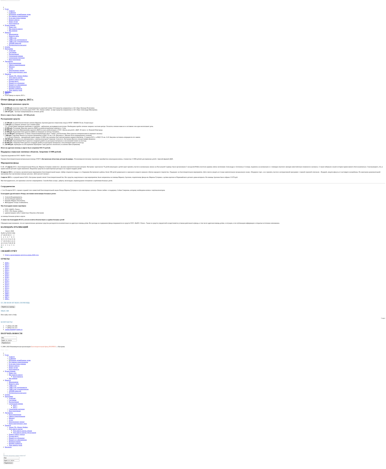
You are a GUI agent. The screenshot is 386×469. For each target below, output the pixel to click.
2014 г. (7, 284)
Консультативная (15, 59)
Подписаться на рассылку (18, 45)
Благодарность (18, 376)
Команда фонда (14, 20)
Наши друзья (13, 21)
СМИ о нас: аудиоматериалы (19, 41)
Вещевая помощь (15, 87)
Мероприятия (13, 34)
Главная (7, 92)
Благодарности (14, 23)
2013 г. (7, 286)
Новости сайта (14, 36)
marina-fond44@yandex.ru (13, 329)
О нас (7, 9)
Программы (9, 49)
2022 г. (7, 270)
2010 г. (7, 292)
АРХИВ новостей (15, 43)
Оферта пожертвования (17, 65)
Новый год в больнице (17, 83)
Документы (9, 61)
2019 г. (7, 275)
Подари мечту (13, 81)
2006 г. (7, 299)
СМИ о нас (12, 38)
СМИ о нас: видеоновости (18, 40)
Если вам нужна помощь (17, 18)
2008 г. (7, 295)
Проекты (8, 74)
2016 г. (7, 281)
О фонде (12, 11)
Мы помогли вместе (16, 29)
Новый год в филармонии (18, 85)
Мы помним (13, 31)
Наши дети (12, 27)
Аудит (11, 68)
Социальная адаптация (17, 58)
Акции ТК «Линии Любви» (18, 76)
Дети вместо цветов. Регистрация (24, 432)
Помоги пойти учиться (17, 79)
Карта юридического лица (18, 72)
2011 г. (7, 290)
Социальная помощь (16, 56)
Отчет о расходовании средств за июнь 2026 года (22, 255)
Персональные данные (16, 70)
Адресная (12, 50)
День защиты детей (15, 90)
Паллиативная (14, 54)
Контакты (8, 447)
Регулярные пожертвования (18, 16)
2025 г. (7, 264)
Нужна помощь (10, 25)
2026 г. (7, 263)
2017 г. (7, 279)
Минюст (12, 67)
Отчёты (7, 47)
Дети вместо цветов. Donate (22, 431)
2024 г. (7, 266)
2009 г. (7, 293)
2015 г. (7, 93)
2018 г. (7, 277)
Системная (12, 52)
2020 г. (7, 273)
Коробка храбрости (15, 88)
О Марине (12, 12)
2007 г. (7, 297)
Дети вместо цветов (16, 78)
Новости (8, 32)
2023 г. (7, 268)
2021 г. (7, 272)
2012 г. (7, 288)
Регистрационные (15, 63)
